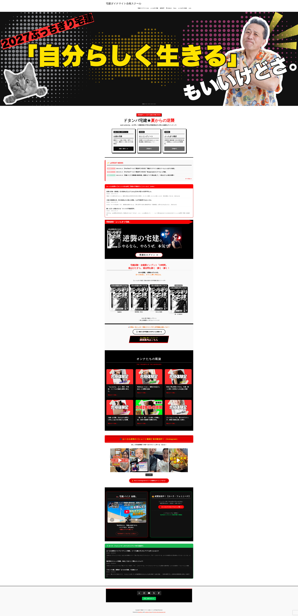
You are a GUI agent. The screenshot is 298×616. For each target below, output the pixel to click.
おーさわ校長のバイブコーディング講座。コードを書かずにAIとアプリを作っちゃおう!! (132, 551)
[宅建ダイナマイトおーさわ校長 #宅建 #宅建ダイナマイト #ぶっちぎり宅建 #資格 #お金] (158, 460)
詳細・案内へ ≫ (123, 148)
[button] (22, 59)
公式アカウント (150, 598)
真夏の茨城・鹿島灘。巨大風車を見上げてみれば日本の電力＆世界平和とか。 (129, 191)
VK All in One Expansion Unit (159, 612)
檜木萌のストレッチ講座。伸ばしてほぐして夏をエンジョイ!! (124, 561)
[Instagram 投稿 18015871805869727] (178, 460)
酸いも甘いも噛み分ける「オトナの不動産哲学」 (120, 208)
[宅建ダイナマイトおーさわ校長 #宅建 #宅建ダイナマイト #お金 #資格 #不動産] (119, 460)
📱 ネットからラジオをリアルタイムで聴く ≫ (171, 507)
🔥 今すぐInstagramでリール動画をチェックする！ (149, 480)
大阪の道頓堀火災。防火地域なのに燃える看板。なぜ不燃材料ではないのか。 (129, 200)
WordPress (140, 612)
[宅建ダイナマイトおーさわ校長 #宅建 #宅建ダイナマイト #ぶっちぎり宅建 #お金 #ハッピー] (139, 460)
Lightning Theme (148, 612)
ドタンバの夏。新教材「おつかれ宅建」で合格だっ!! (122, 569)
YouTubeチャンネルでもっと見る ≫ (126, 533)
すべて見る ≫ (188, 178)
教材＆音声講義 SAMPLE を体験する (150, 332)
